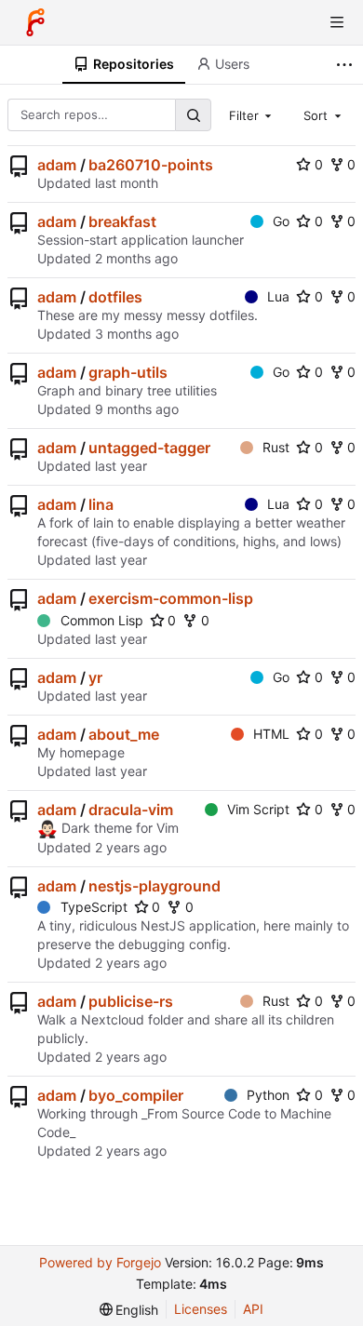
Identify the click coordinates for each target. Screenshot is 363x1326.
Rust (275, 447)
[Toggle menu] (337, 22)
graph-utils (128, 372)
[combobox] (252, 114)
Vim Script (258, 809)
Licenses (200, 1309)
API (253, 1309)
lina (101, 504)
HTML (271, 734)
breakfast (122, 221)
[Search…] (192, 115)
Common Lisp (101, 620)
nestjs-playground (154, 886)
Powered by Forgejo (100, 1262)
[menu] (129, 1310)
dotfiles (115, 297)
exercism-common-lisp (170, 598)
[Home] (35, 22)
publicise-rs (130, 1001)
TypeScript (94, 907)
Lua (278, 296)
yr (95, 677)
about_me (123, 734)
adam (56, 164)
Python (268, 1095)
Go (281, 221)
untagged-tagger (149, 447)
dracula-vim (130, 809)
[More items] (346, 65)
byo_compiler (135, 1095)
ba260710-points (150, 164)
